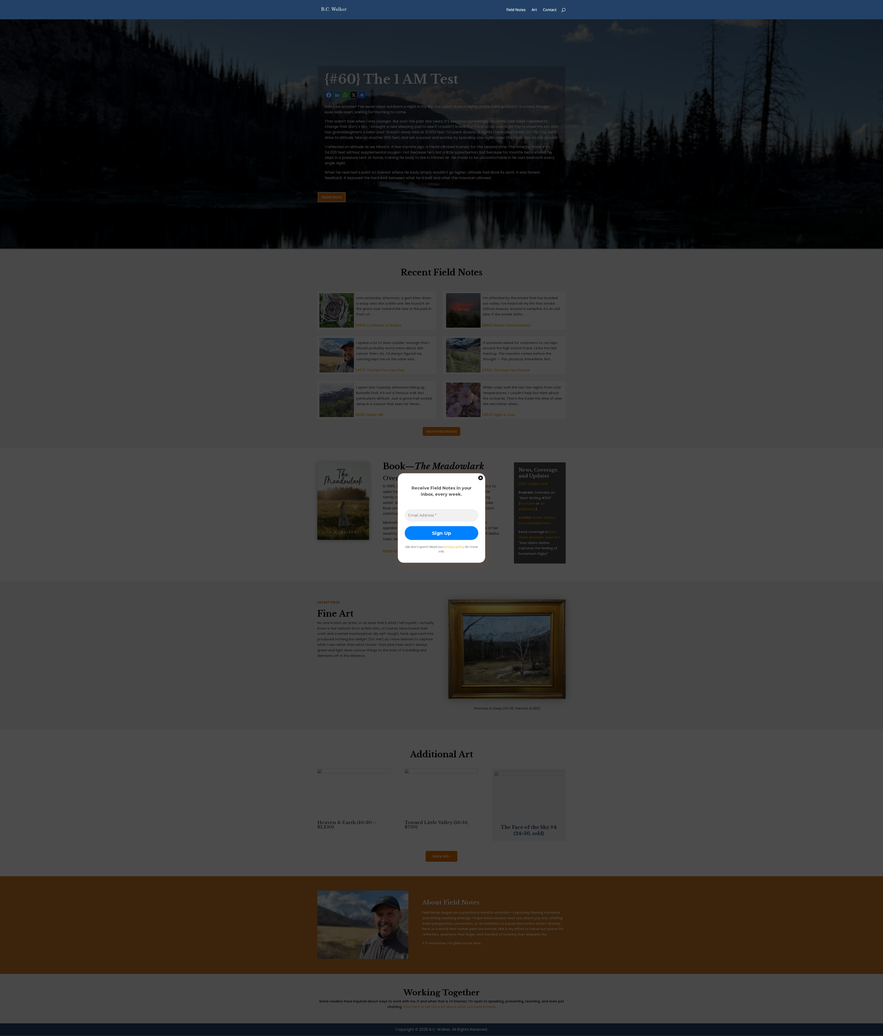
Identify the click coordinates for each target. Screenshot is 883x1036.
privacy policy (454, 547)
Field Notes (516, 10)
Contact (549, 10)
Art (534, 10)
